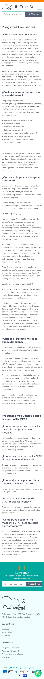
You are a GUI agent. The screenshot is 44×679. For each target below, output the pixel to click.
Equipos (5, 629)
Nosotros (6, 657)
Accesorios (6, 635)
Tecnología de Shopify (31, 668)
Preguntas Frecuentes (11, 648)
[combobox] (22, 14)
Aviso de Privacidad (10, 651)
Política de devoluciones (12, 654)
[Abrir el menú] (39, 6)
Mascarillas (7, 632)
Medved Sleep (15, 668)
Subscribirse (34, 584)
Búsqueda (35, 14)
